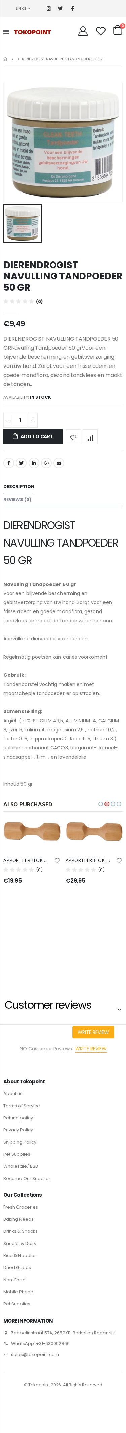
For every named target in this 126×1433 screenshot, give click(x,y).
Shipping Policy (19, 1142)
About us (13, 1093)
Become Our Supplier (26, 1178)
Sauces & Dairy (19, 1243)
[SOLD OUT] (50, 833)
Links (21, 8)
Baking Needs (18, 1219)
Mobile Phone (18, 1292)
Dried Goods (17, 1267)
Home (5, 59)
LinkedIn (34, 463)
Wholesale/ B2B (20, 1166)
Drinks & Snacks (20, 1231)
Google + (46, 463)
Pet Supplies (16, 1154)
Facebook (8, 463)
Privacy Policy (18, 1130)
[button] (101, 804)
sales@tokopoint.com (35, 1354)
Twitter (21, 463)
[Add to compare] (90, 437)
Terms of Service (21, 1106)
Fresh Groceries (20, 1207)
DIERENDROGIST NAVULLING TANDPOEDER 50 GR (62, 276)
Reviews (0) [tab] (17, 499)
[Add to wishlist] (73, 437)
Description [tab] (18, 486)
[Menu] (6, 32)
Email (58, 463)
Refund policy (18, 1118)
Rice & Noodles (20, 1255)
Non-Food (14, 1280)
